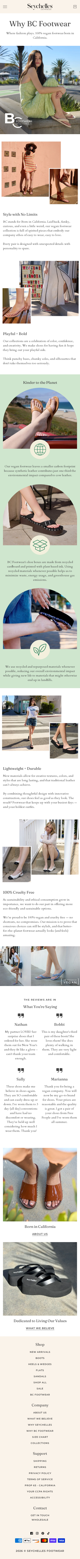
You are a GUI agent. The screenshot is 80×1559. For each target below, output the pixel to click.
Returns (40, 1467)
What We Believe (40, 1418)
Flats (40, 1370)
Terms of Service (40, 1479)
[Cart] (75, 7)
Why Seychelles (40, 1424)
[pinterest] (43, 1533)
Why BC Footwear (40, 1430)
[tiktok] (48, 1533)
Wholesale (40, 1519)
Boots (40, 1358)
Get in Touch (40, 1515)
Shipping (40, 1461)
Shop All (40, 1382)
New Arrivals (40, 1352)
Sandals (40, 1376)
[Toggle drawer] (5, 7)
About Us (40, 1412)
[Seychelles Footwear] (40, 6)
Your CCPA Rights (40, 1491)
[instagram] (37, 1533)
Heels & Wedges (40, 1364)
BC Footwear (40, 1394)
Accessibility (40, 1497)
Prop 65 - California (40, 1485)
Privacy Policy (40, 1473)
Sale (40, 1388)
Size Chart (40, 1437)
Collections (40, 1443)
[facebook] (31, 1533)
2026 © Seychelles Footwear (40, 1551)
